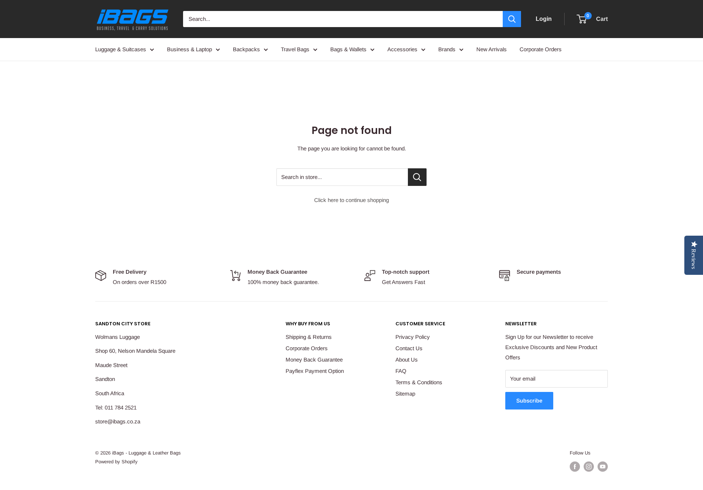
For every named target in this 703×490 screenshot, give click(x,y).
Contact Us (409, 348)
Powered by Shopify (116, 461)
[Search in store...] (417, 177)
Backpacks (246, 49)
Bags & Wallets (348, 49)
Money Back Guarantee (314, 359)
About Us (406, 359)
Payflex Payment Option (315, 371)
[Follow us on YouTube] (603, 466)
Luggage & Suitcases (120, 49)
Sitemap (405, 393)
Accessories (402, 49)
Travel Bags (295, 49)
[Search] (512, 19)
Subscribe (529, 400)
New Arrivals (491, 49)
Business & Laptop (189, 49)
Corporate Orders (541, 49)
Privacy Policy (412, 337)
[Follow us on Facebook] (575, 466)
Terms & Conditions (418, 382)
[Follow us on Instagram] (589, 466)
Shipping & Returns (309, 337)
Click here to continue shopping (351, 200)
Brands (446, 49)
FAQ (400, 371)
